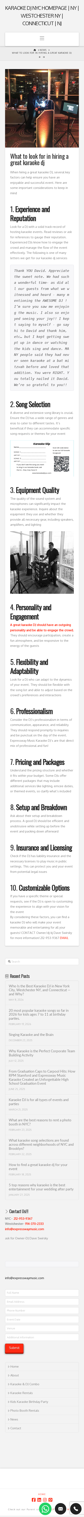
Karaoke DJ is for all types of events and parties (39, 1102)
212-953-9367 (23, 1219)
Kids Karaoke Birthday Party (29, 1402)
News (14, 1419)
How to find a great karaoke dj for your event (38, 1167)
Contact (15, 1428)
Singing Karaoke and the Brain (31, 1035)
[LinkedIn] (39, 1500)
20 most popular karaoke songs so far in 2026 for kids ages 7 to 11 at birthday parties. (39, 1015)
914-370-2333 (34, 1224)
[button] (42, 39)
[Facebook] (33, 1500)
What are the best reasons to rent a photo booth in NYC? (40, 1122)
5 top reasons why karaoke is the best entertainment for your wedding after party (41, 1187)
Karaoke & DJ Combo (24, 1384)
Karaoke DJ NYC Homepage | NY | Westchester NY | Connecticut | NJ (42, 15)
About (14, 1375)
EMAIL (64, 938)
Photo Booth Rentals (24, 1411)
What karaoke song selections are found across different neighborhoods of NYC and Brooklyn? (41, 1144)
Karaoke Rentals (21, 1393)
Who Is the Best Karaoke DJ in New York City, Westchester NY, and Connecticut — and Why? (39, 990)
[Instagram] (45, 1500)
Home (14, 1366)
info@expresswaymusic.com (24, 1229)
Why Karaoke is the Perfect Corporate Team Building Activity (42, 1053)
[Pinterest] (50, 1500)
